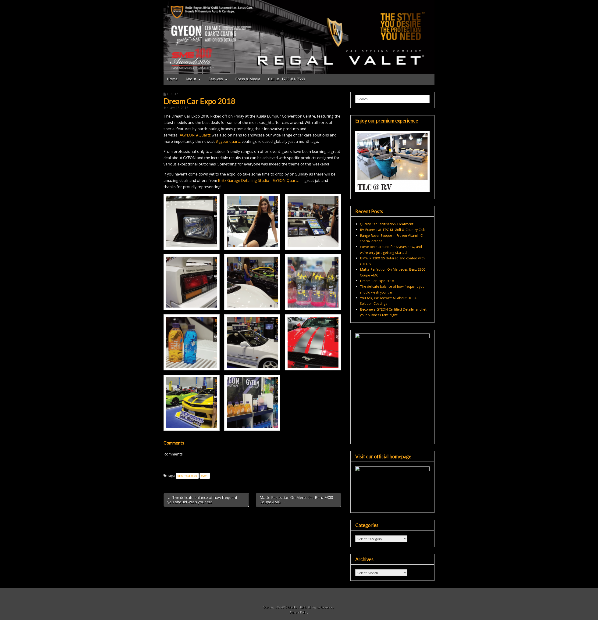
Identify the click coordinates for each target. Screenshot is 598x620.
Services (216, 79)
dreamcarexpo (187, 475)
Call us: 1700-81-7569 (286, 79)
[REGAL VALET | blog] (299, 37)
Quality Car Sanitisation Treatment (386, 224)
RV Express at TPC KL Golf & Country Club (392, 229)
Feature (173, 94)
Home (172, 79)
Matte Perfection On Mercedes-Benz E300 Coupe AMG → (296, 500)
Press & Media (247, 79)
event (204, 475)
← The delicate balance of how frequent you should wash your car (202, 500)
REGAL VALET (297, 607)
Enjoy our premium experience (386, 120)
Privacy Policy (299, 612)
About (190, 79)
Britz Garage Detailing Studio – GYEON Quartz (258, 180)
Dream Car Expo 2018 (377, 281)
